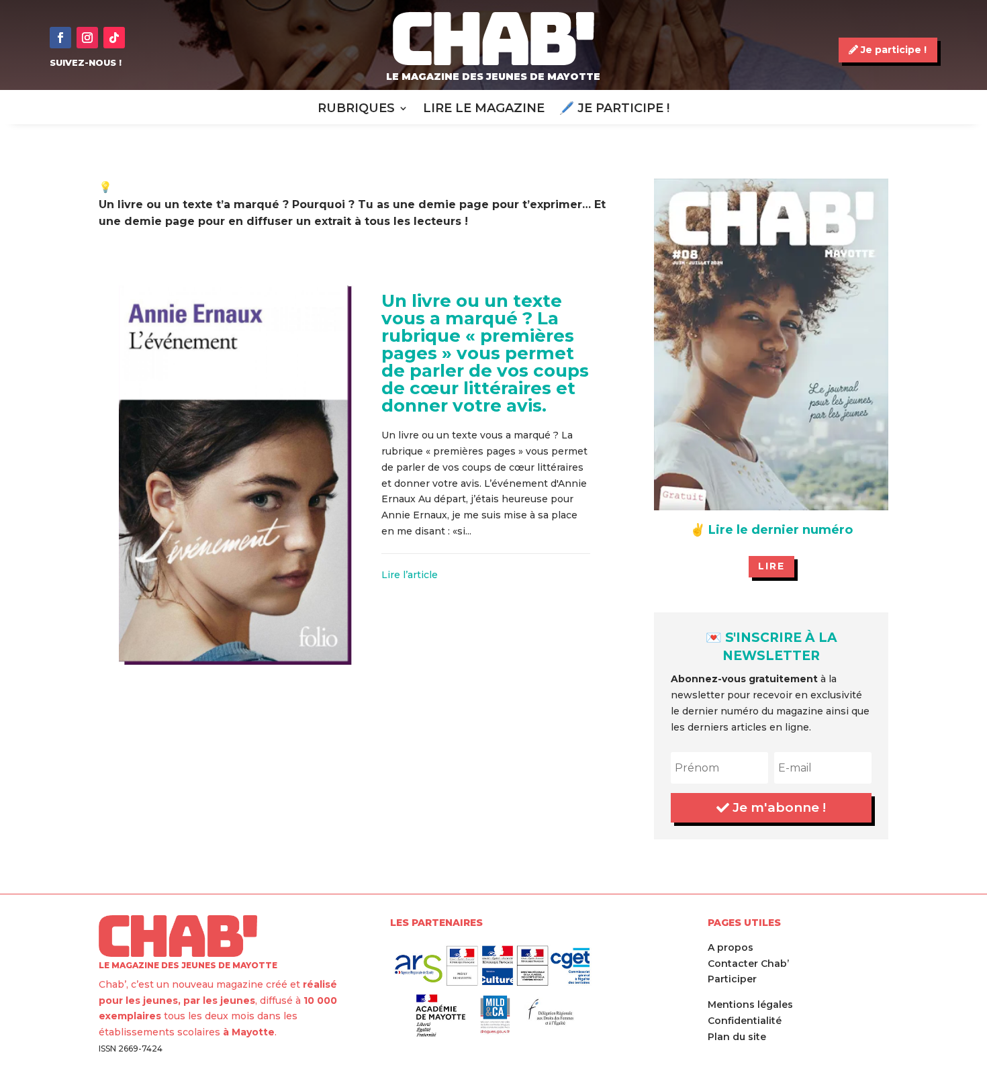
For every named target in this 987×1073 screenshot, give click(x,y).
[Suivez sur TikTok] (114, 37)
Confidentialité (745, 1021)
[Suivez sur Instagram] (87, 37)
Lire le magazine (484, 109)
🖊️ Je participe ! (614, 109)
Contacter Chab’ (748, 964)
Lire (771, 566)
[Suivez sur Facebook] (60, 37)
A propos (730, 947)
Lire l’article (409, 575)
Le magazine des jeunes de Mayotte (493, 77)
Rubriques (356, 109)
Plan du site (737, 1037)
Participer (732, 979)
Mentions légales (750, 1004)
